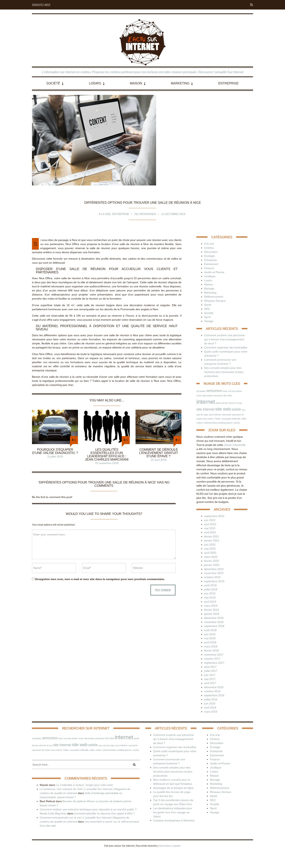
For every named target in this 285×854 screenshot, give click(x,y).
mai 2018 (210, 638)
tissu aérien (208, 418)
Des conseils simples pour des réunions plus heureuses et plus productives (223, 372)
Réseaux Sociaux (214, 300)
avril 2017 (210, 683)
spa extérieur (215, 414)
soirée (236, 409)
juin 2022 (209, 520)
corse (199, 395)
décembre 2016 (214, 687)
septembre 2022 (214, 516)
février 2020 (211, 560)
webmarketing (210, 423)
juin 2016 (209, 703)
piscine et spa (235, 403)
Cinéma (209, 247)
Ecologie (209, 255)
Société (53, 83)
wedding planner (225, 423)
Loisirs (95, 83)
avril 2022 (210, 524)
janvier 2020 (211, 564)
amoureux (214, 391)
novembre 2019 (214, 573)
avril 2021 (210, 532)
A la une (105, 214)
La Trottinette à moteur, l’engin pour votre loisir (84, 784)
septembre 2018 (214, 626)
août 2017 (210, 666)
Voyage (208, 321)
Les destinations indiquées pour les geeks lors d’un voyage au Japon (172, 812)
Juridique (209, 276)
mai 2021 (210, 528)
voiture (199, 423)
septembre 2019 (214, 581)
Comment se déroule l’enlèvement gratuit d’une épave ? (158, 453)
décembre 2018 (214, 617)
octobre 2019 (212, 577)
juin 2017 (209, 674)
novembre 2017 (214, 654)
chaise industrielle (235, 444)
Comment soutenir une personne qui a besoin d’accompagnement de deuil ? (224, 339)
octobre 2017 (212, 658)
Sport (207, 317)
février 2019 (211, 609)
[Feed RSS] (250, 5)
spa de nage (202, 414)
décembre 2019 (214, 569)
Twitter (218, 418)
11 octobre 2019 (173, 214)
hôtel (229, 395)
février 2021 (211, 536)
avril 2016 (210, 707)
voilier (243, 418)
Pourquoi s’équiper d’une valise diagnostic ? (55, 451)
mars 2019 (210, 605)
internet (205, 401)
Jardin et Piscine (214, 272)
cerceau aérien (235, 391)
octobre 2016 (212, 691)
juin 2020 (209, 544)
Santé (207, 304)
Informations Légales (170, 845)
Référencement (213, 296)
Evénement (211, 264)
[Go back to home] (142, 42)
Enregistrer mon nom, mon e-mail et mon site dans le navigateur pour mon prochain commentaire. (100, 579)
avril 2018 (210, 642)
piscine (225, 403)
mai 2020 (210, 548)
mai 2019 (210, 597)
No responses (145, 214)
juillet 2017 (210, 670)
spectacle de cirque (41, 750)
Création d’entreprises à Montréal (173, 820)
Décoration (211, 251)
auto (225, 391)
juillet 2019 (210, 589)
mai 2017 (210, 679)
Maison (136, 83)
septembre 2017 (214, 662)
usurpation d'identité (231, 418)
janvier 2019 (211, 613)
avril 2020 (210, 552)
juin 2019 (209, 593)
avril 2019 (210, 601)
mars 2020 (210, 556)
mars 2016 (210, 711)
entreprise (218, 395)
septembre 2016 (214, 695)
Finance (209, 268)
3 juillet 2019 (55, 456)
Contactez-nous (41, 5)
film (225, 395)
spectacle (226, 414)
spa (243, 410)
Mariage (209, 288)
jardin (218, 403)
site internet (205, 409)
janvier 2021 (211, 540)
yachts (237, 423)
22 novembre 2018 (106, 463)
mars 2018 (210, 646)
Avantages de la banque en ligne (173, 787)
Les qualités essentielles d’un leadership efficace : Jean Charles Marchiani (107, 454)
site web (223, 409)
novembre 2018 (214, 622)
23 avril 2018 (159, 459)
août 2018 (210, 630)
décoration (207, 395)
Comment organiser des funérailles (225, 347)
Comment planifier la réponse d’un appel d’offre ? (104, 813)
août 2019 (210, 585)
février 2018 (211, 650)
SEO (207, 308)
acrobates (201, 391)
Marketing (180, 83)
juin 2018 (209, 634)
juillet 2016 (210, 699)
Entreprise (228, 83)
